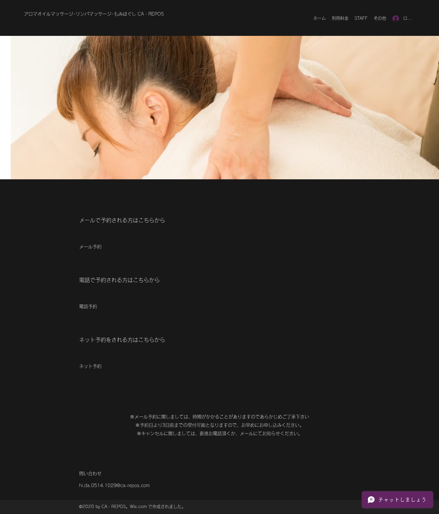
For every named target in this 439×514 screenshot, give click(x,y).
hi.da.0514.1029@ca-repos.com (114, 485)
